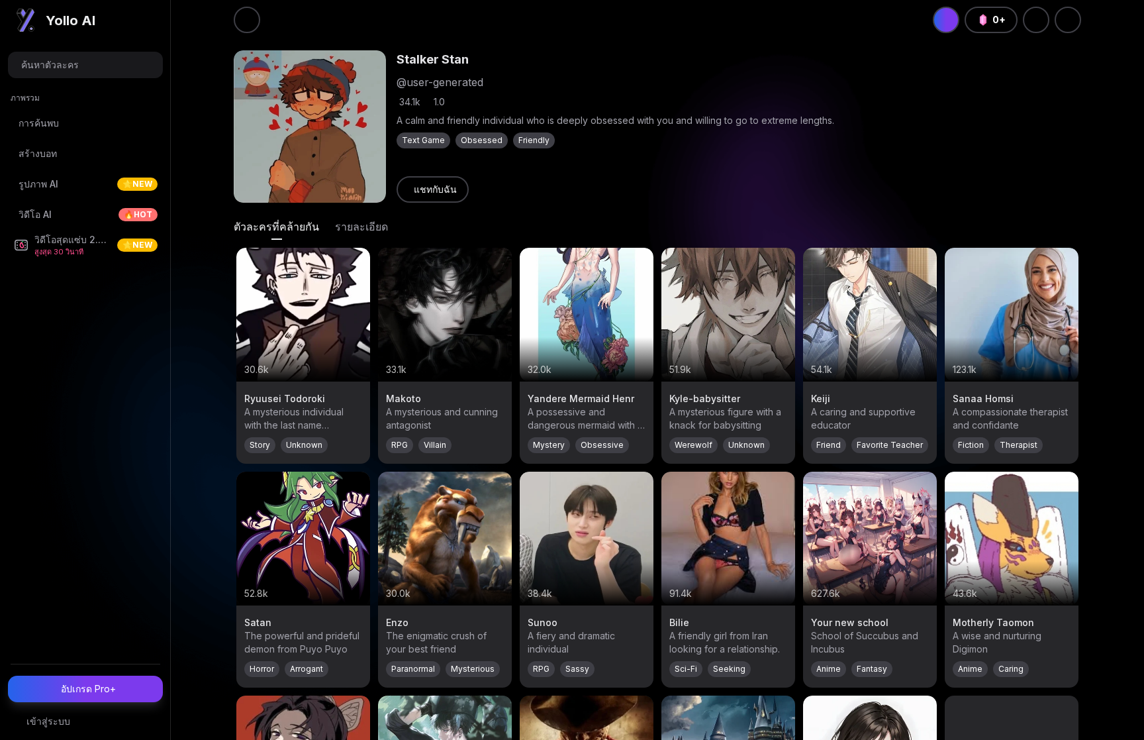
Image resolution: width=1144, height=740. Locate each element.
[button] (85, 65)
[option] (85, 123)
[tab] (276, 226)
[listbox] (85, 177)
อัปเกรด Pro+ (88, 688)
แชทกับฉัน (435, 189)
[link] (433, 189)
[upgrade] (946, 20)
